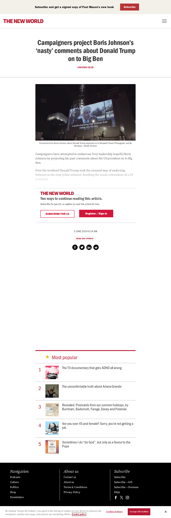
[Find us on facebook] (115, 498)
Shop (13, 492)
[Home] (23, 21)
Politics (14, 487)
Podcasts (15, 477)
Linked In (89, 247)
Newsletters (17, 497)
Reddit (96, 247)
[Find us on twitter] (121, 498)
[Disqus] (85, 297)
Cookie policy (79, 514)
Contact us (70, 477)
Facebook (75, 247)
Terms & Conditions (75, 487)
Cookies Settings (114, 511)
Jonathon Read (85, 67)
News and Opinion (84, 238)
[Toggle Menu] (164, 21)
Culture (14, 482)
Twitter (82, 247)
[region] (85, 512)
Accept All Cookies (139, 511)
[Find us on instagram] (127, 498)
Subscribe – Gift (123, 482)
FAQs (117, 492)
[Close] (165, 511)
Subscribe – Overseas (126, 487)
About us (69, 482)
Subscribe (130, 7)
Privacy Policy (72, 492)
